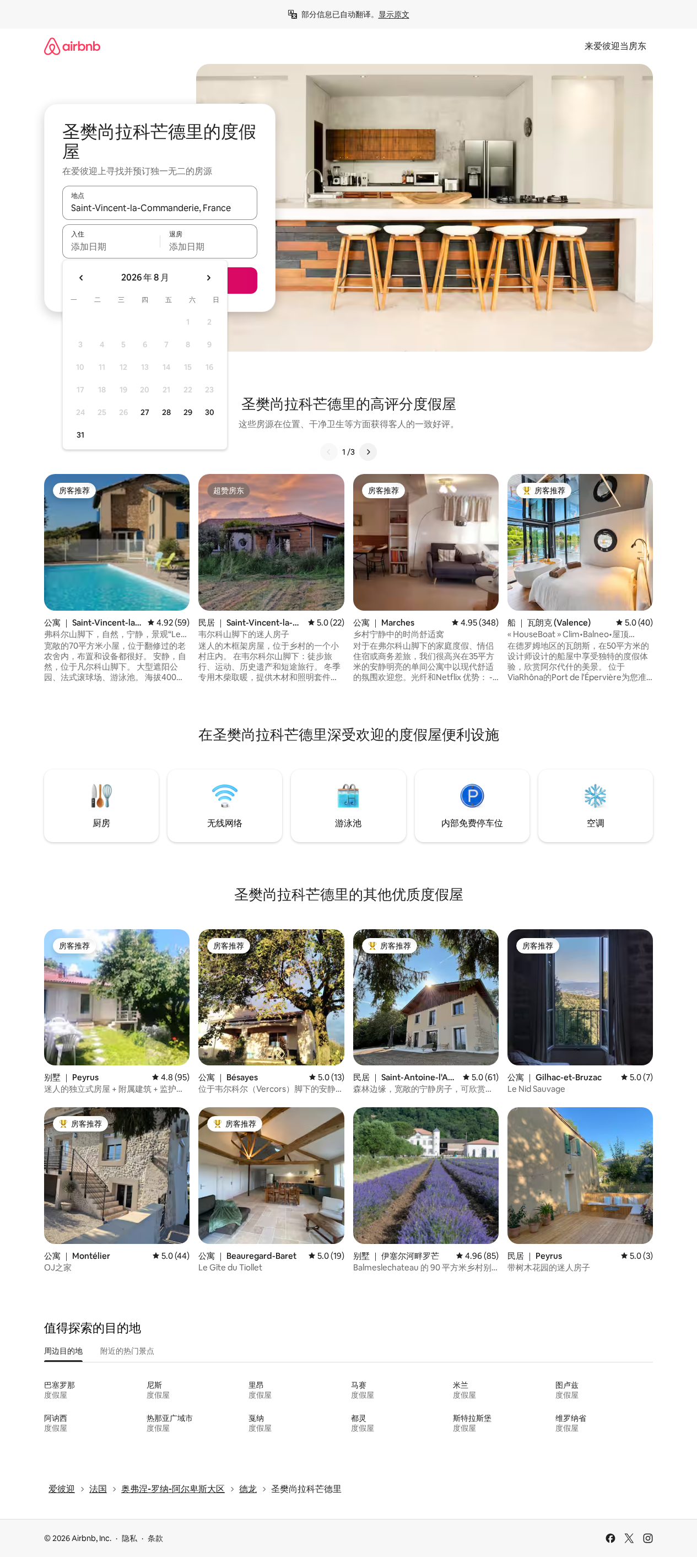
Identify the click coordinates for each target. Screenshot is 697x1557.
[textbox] (111, 246)
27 (145, 412)
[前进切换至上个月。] (81, 277)
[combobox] (159, 207)
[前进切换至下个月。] (208, 277)
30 (209, 412)
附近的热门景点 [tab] (127, 1351)
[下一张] (368, 452)
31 (80, 435)
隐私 (129, 1538)
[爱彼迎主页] (72, 46)
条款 (155, 1538)
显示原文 (394, 14)
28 (166, 412)
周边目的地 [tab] (63, 1351)
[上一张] (329, 452)
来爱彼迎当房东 (615, 46)
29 (187, 412)
